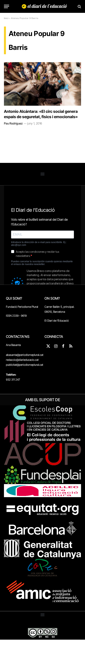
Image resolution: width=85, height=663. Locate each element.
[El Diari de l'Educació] (44, 6)
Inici (6, 18)
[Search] (79, 6)
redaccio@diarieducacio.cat (22, 359)
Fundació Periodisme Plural (22, 306)
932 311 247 (13, 379)
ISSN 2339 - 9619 (16, 315)
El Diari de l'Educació (56, 320)
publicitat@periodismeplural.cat (24, 364)
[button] (42, 174)
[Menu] (6, 6)
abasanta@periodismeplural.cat (24, 354)
